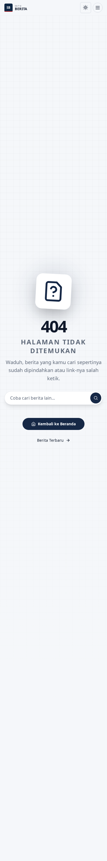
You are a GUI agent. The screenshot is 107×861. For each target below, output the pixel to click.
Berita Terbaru (50, 440)
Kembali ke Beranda (57, 423)
